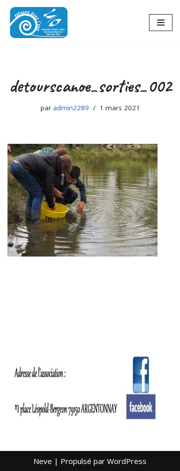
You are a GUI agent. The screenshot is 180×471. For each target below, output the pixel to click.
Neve (43, 461)
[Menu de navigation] (160, 22)
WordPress (126, 461)
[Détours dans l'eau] (38, 22)
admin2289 (71, 107)
